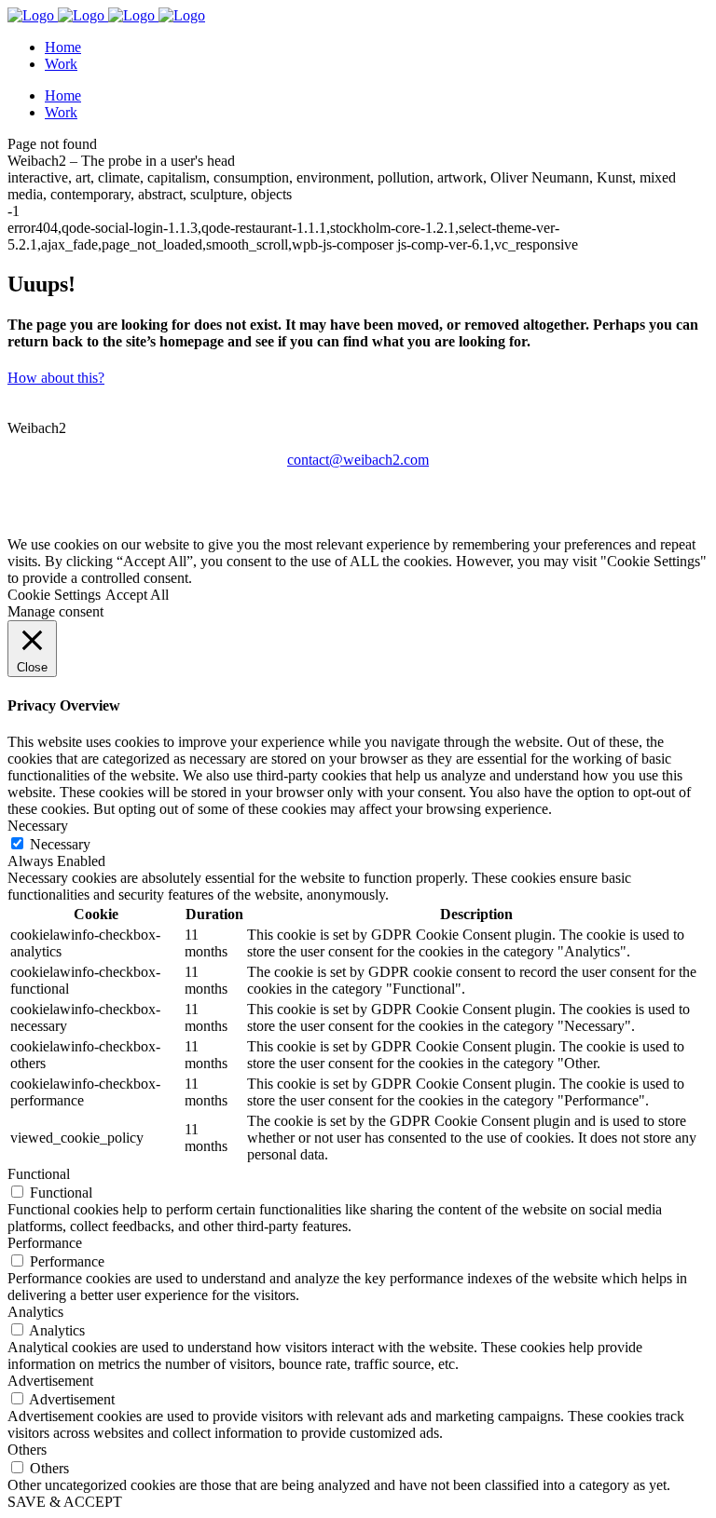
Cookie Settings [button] (54, 595)
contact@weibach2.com (358, 460)
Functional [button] (38, 1174)
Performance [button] (44, 1243)
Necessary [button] (37, 826)
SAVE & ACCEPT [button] (64, 1502)
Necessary (60, 844)
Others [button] (27, 1449)
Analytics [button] (35, 1312)
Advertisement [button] (50, 1381)
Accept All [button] (137, 595)
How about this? (55, 378)
